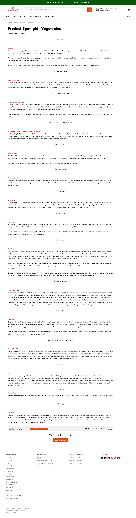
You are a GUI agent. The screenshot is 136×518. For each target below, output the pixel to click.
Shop (14, 16)
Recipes (22, 16)
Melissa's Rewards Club (44, 460)
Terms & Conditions (12, 493)
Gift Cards (9, 474)
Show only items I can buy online (39, 429)
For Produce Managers (76, 460)
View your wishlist (43, 466)
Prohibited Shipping (11, 482)
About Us (38, 16)
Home (8, 16)
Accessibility (9, 460)
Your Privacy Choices (12, 498)
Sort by (11, 429)
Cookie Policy (10, 468)
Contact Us (9, 466)
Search (7, 508)
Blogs (30, 16)
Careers (8, 463)
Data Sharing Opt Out (23, 508)
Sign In (39, 458)
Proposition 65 (10, 485)
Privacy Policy (10, 479)
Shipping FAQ (49, 16)
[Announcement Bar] (68, 2)
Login (128, 16)
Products (13, 508)
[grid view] (108, 429)
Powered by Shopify (11, 512)
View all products (60, 440)
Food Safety (9, 471)
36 (94, 428)
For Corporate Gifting (75, 463)
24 (91, 428)
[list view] (111, 429)
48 (97, 428)
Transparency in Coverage (13, 495)
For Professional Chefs (76, 458)
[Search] (89, 9)
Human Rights (10, 476)
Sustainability (10, 490)
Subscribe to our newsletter (45, 463)
